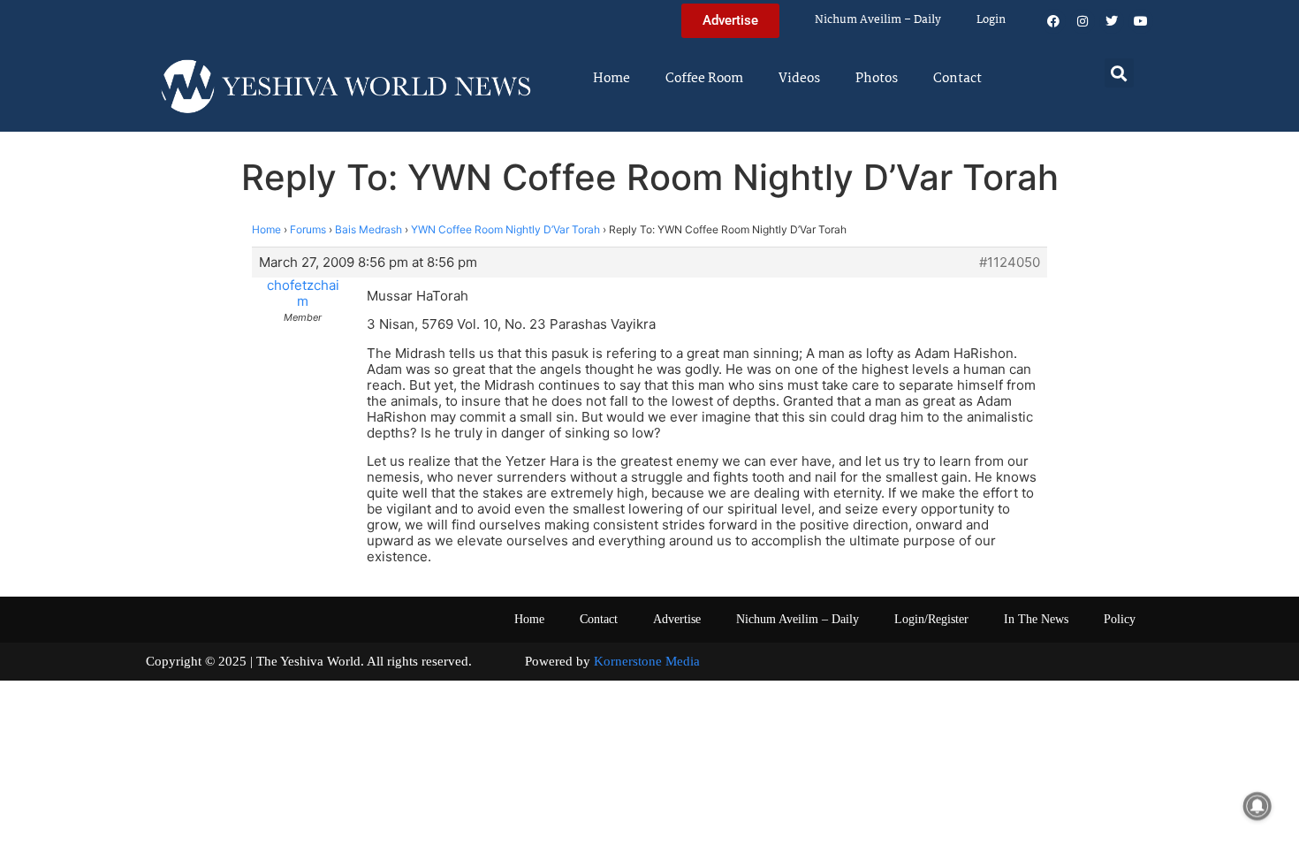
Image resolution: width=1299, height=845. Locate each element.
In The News (1036, 619)
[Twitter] (1111, 21)
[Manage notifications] (1257, 806)
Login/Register (931, 619)
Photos (876, 78)
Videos (799, 78)
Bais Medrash (368, 229)
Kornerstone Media (647, 661)
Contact (957, 78)
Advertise (677, 619)
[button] (1119, 73)
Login (991, 20)
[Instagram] (1082, 21)
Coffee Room (704, 78)
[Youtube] (1140, 21)
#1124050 (1009, 262)
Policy (1120, 619)
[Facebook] (1053, 21)
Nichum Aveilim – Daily (878, 20)
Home (611, 78)
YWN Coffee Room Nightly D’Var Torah (505, 229)
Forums (308, 229)
